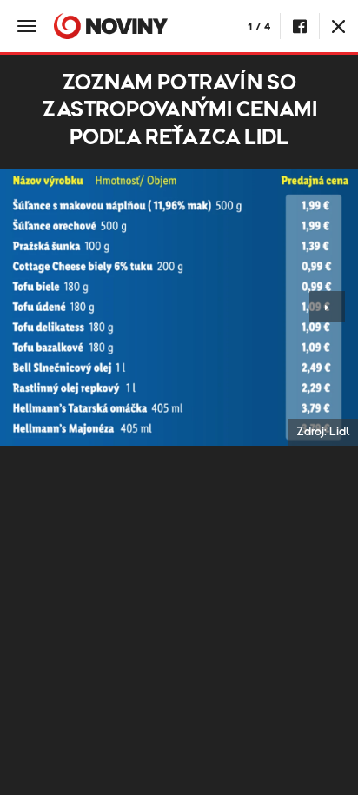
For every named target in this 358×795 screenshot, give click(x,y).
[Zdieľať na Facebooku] (299, 26)
